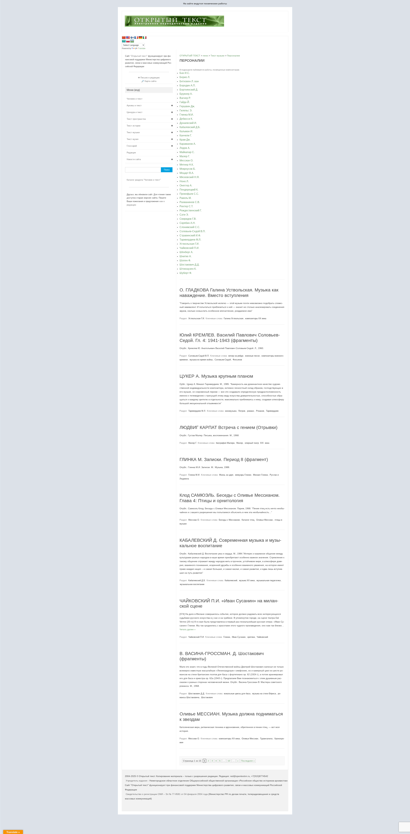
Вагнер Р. (185, 98)
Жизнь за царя (226, 475)
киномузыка (230, 411)
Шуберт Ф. (186, 273)
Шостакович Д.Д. (189, 264)
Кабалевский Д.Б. (190, 127)
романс (250, 411)
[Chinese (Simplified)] (124, 37)
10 (229, 760)
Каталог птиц (248, 520)
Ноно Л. (184, 181)
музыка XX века (247, 580)
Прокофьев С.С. (189, 194)
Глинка (226, 637)
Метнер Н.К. (187, 164)
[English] (128, 37)
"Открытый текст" (139, 56)
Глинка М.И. (187, 114)
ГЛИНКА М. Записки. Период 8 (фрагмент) (224, 459)
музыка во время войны (201, 359)
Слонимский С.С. (190, 227)
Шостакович (207, 697)
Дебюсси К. (186, 119)
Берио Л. (185, 77)
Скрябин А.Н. (187, 223)
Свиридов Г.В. (188, 219)
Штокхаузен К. (188, 269)
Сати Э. (184, 214)
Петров (241, 411)
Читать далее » (188, 629)
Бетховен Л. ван (189, 81)
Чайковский (262, 637)
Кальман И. (186, 131)
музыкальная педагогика (269, 580)
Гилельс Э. (186, 110)
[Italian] (145, 37)
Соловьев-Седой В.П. (192, 231)
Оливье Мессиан (264, 520)
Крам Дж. (185, 139)
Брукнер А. (186, 94)
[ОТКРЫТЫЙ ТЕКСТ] (174, 26)
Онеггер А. (186, 185)
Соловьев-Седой (223, 359)
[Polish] (128, 41)
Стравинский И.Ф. (190, 235)
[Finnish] (132, 37)
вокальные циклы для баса (237, 693)
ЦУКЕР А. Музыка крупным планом (216, 376)
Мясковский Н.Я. (189, 177)
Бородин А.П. (188, 85)
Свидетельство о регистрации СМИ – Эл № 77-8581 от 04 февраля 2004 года (167, 794)
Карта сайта (150, 81)
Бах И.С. (185, 73)
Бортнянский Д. (189, 89)
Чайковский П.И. (189, 248)
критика (251, 637)
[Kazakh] (124, 41)
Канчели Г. (186, 135)
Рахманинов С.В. (190, 202)
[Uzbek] (132, 41)
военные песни (252, 356)
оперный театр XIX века (257, 443)
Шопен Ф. (185, 260)
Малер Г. (185, 156)
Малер (239, 443)
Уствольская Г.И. (189, 244)
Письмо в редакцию (150, 77)
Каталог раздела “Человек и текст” (144, 180)
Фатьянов (237, 359)
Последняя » (248, 760)
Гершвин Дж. (187, 106)
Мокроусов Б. (188, 169)
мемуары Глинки (243, 475)
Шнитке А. (186, 256)
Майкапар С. (187, 152)
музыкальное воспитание (192, 584)
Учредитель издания (136, 780)
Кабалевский (231, 580)
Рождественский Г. (191, 210)
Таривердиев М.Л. (190, 239)
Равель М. (185, 198)
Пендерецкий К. (189, 189)
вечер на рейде (235, 356)
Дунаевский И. (188, 123)
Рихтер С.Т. (186, 206)
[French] (136, 37)
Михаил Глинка (260, 475)
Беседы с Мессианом (229, 520)
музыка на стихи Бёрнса (264, 693)
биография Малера (225, 443)
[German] (140, 37)
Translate (141, 48)
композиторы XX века (255, 318)
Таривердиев (272, 411)
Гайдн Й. (185, 102)
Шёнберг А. (186, 252)
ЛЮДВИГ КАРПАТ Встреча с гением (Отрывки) (228, 427)
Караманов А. (188, 144)
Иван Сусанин (239, 637)
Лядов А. (185, 148)
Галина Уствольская (233, 318)
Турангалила (266, 738)
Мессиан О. (186, 160)
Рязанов (260, 411)
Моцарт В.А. (187, 173)
